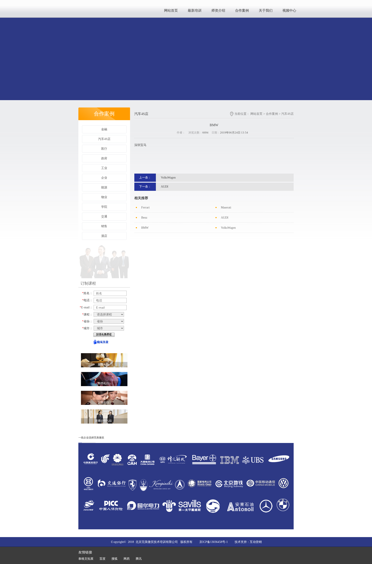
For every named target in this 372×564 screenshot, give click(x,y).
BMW (145, 227)
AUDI (164, 186)
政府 (104, 158)
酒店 (104, 236)
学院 (104, 206)
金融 (104, 129)
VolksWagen (168, 177)
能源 (104, 187)
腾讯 (139, 558)
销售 (104, 226)
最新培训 (195, 10)
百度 (102, 558)
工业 (104, 168)
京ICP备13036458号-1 (213, 542)
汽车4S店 (104, 139)
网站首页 (171, 10)
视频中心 (289, 10)
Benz (144, 217)
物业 (104, 197)
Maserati (226, 207)
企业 (104, 177)
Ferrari (145, 207)
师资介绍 (218, 10)
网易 (127, 558)
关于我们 (266, 10)
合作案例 (242, 10)
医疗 (104, 148)
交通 (104, 216)
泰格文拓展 (85, 558)
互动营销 (256, 542)
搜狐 (115, 558)
